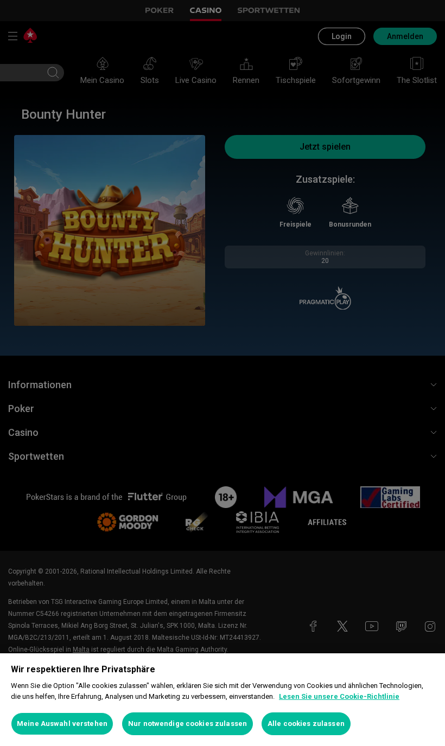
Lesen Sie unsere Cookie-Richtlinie (339, 696)
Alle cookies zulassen (306, 723)
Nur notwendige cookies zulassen (187, 723)
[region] (222, 699)
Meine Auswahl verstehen (62, 723)
